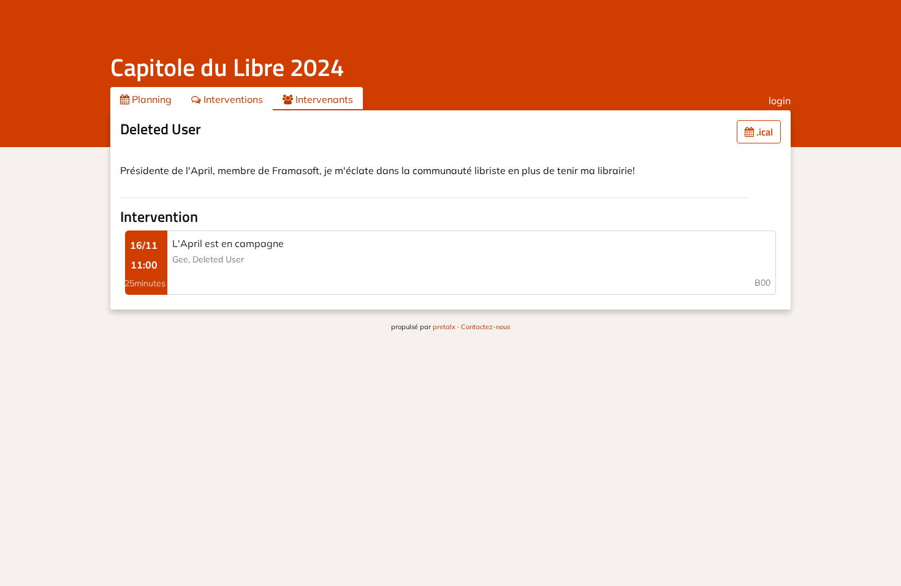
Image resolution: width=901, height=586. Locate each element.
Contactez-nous (485, 326)
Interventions (232, 99)
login (780, 100)
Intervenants (323, 99)
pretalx (444, 326)
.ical (763, 131)
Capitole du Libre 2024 (227, 67)
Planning (150, 99)
